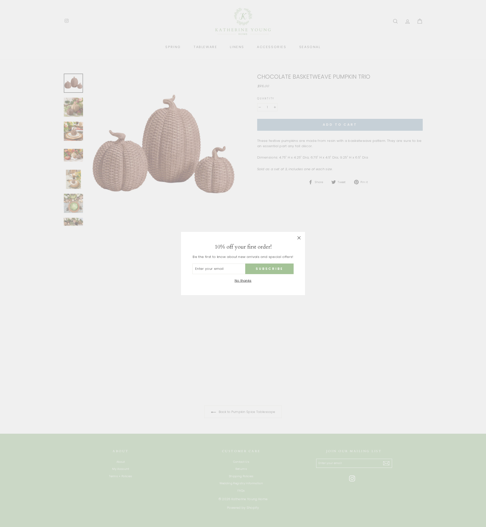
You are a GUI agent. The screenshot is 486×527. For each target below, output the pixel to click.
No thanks (243, 280)
